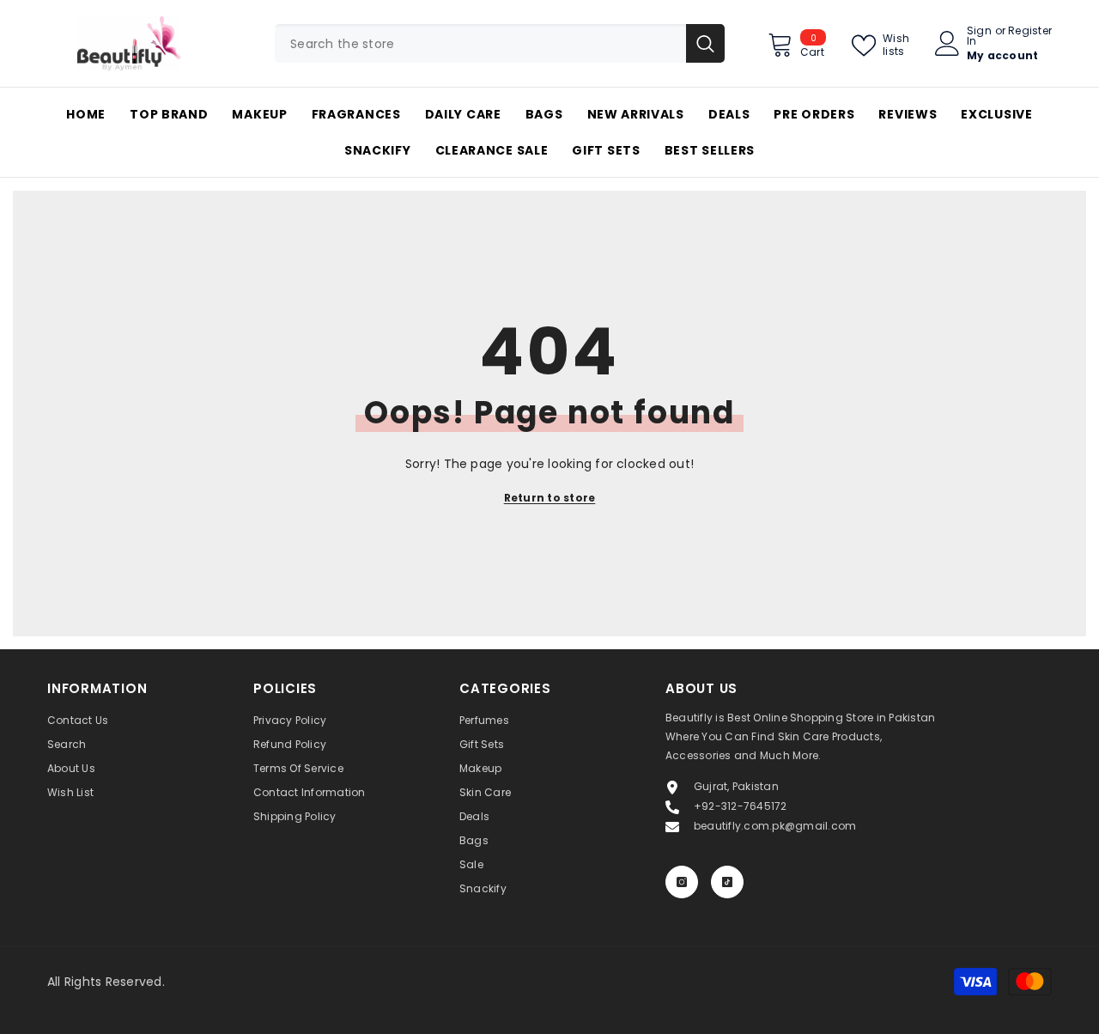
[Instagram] (681, 882)
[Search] (500, 43)
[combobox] (480, 43)
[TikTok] (727, 882)
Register (1030, 32)
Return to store (550, 497)
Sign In (979, 36)
